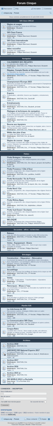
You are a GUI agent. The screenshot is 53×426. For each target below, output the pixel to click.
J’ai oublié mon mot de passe (10, 402)
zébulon (39, 205)
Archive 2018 (12, 344)
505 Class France (14, 32)
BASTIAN (20, 66)
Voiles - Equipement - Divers (19, 243)
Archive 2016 (12, 366)
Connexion (5, 388)
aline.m (43, 130)
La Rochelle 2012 (24, 381)
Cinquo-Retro (13, 329)
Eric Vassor (32, 163)
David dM (31, 98)
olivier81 (31, 215)
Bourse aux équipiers (16, 124)
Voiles (9, 278)
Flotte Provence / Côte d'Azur (20, 169)
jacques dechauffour (44, 163)
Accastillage (12, 270)
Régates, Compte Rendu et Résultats (23, 70)
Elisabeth (19, 28)
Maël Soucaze (37, 424)
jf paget (30, 334)
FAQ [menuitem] (17, 9)
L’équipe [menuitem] (43, 419)
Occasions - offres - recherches (26, 230)
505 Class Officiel (27, 21)
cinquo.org (8, 419)
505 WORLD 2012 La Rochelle (20, 379)
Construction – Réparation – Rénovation (24, 258)
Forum (16, 419)
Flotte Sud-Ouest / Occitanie (19, 210)
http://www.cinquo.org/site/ (16, 74)
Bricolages (26, 255)
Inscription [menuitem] (37, 9)
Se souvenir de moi (37, 402)
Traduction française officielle (20, 424)
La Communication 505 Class (20, 321)
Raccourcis (8, 9)
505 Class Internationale (17, 40)
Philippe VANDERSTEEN (36, 223)
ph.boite (37, 107)
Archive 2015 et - (14, 373)
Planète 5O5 (26, 306)
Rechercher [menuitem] (50, 13)
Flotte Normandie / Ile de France (21, 179)
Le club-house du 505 (16, 309)
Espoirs (10, 93)
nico (39, 184)
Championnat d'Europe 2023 (19, 82)
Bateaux (10, 233)
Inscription (17, 388)
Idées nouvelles (14, 49)
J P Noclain (32, 75)
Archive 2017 (12, 360)
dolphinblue (32, 205)
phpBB (20, 423)
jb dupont (31, 136)
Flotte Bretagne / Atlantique (19, 157)
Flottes (26, 154)
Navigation (26, 59)
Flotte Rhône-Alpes (15, 200)
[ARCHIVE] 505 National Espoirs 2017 (23, 350)
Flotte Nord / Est (14, 189)
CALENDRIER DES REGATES (20, 62)
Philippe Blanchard (23, 36)
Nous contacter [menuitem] (32, 419)
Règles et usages (14, 24)
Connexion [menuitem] (48, 9)
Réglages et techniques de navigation (23, 111)
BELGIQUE (12, 220)
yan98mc (31, 174)
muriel (9, 195)
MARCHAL (12, 414)
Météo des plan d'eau (16, 132)
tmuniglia (45, 184)
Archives (26, 340)
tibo (36, 184)
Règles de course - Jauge (18, 140)
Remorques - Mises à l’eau (18, 286)
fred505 (37, 174)
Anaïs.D (36, 354)
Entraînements (13, 103)
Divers (10, 296)
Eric (25, 66)
